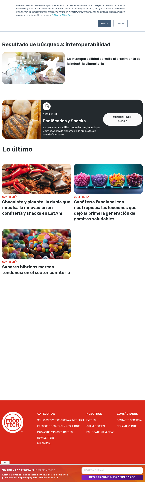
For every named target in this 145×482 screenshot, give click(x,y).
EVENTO (91, 420)
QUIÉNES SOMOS (95, 426)
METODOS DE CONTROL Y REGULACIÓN (58, 426)
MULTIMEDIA (44, 443)
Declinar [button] (121, 23)
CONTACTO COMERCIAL (130, 420)
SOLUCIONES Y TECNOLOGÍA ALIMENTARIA (60, 420)
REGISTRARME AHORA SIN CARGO (112, 477)
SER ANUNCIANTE (127, 426)
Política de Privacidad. (62, 14)
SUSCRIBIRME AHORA (122, 119)
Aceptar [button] (104, 23)
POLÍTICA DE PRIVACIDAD (100, 432)
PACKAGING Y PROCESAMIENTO (55, 432)
